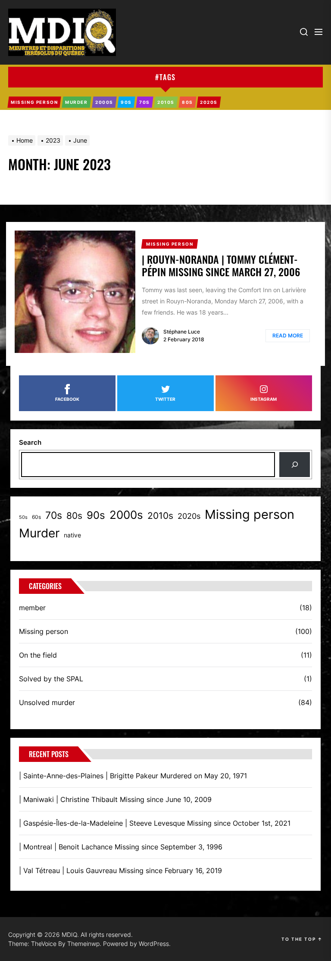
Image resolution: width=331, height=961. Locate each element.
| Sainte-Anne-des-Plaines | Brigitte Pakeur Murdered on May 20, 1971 (133, 775)
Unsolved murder (47, 702)
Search (30, 442)
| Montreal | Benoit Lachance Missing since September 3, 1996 (120, 846)
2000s (126, 514)
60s (36, 517)
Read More (287, 335)
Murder (39, 533)
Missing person (249, 514)
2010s (160, 515)
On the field (38, 655)
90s (96, 515)
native (72, 535)
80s (74, 515)
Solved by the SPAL (51, 678)
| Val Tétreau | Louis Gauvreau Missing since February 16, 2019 (120, 870)
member (32, 607)
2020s (189, 516)
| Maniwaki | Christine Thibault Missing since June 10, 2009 (115, 799)
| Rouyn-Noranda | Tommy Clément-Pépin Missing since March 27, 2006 (221, 265)
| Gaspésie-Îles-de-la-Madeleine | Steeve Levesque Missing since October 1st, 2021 (154, 823)
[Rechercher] (294, 464)
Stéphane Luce (181, 331)
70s (53, 515)
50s (23, 517)
